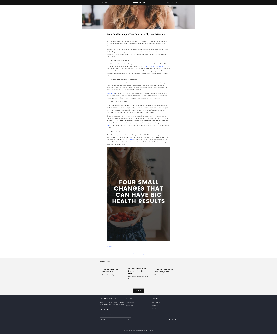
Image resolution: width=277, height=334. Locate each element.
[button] (107, 2)
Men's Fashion (156, 302)
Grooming (155, 305)
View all (138, 290)
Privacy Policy (130, 302)
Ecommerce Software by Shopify (145, 330)
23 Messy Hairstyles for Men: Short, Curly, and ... (164, 270)
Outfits (154, 308)
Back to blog (139, 254)
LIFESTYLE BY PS (133, 330)
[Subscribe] (129, 319)
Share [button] (110, 246)
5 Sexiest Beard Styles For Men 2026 (111, 270)
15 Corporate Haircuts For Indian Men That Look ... (137, 271)
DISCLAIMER (129, 305)
